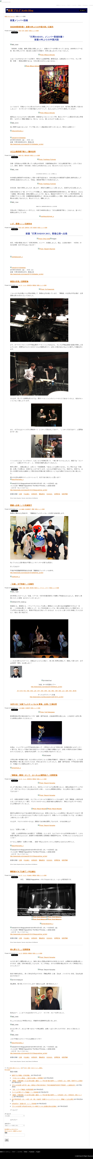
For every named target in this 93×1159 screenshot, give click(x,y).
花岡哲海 (29, 285)
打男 (23, 30)
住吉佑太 (49, 494)
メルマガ (74, 5)
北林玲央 (27, 227)
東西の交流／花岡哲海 (19, 281)
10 (22, 1068)
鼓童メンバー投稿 (34, 30)
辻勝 (20, 494)
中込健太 (26, 494)
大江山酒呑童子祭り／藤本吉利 (23, 151)
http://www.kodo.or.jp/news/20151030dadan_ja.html (26, 144)
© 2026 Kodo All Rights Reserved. (84, 1156)
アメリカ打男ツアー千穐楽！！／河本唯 (25, 1092)
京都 (19, 155)
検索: (6, 1133)
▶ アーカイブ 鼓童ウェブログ (13, 1131)
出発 (23, 227)
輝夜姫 (34, 285)
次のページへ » (35, 1068)
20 (28, 1068)
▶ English (7, 1070)
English (91, 5)
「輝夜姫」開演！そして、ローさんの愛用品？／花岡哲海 (33, 775)
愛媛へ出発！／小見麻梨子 (21, 505)
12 (24, 1068)
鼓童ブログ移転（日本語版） (21, 1075)
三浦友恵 (27, 708)
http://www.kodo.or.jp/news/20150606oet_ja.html (46, 687)
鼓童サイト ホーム (60, 5)
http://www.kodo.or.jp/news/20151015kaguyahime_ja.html (28, 490)
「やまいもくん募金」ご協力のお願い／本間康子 (28, 1078)
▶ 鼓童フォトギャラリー (11, 1129)
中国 (19, 30)
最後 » (41, 1068)
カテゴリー (8, 1123)
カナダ (20, 285)
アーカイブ (8, 1114)
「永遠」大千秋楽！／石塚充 (22, 584)
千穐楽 (20, 588)
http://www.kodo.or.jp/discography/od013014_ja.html (46, 697)
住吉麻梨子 (28, 509)
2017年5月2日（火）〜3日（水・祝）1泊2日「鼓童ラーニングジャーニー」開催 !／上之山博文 (43, 1099)
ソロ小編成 (21, 509)
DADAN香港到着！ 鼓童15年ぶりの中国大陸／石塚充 (31, 26)
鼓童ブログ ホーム (10, 16)
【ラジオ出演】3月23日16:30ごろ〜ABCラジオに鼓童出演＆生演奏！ (34, 1106)
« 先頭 (10, 1068)
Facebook (85, 5)
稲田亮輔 (65, 494)
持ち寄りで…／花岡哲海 (20, 949)
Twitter (79, 5)
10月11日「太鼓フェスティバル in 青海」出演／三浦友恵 (33, 704)
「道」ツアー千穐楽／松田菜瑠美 (23, 1089)
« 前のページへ (16, 1068)
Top (90, 1156)
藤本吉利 (27, 155)
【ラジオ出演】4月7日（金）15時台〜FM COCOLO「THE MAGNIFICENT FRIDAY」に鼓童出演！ (44, 1085)
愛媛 (33, 509)
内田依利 (34, 494)
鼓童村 (35, 227)
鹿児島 (32, 588)
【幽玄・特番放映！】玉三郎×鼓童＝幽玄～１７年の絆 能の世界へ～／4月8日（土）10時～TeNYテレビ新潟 (47, 1081)
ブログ (68, 5)
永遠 (24, 588)
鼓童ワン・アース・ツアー (41, 588)
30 (29, 1068)
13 (26, 1068)
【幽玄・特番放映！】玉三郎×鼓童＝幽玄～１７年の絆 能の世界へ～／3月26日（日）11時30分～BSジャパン (47, 1096)
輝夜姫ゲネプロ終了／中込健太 (23, 871)
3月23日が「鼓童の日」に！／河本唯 (24, 1104)
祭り (23, 155)
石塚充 (26, 30)
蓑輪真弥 (42, 494)
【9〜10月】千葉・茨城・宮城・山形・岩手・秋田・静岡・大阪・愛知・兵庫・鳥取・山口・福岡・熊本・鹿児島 (46, 691)
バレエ (24, 285)
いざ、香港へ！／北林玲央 (21, 223)
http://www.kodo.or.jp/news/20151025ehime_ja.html (26, 573)
